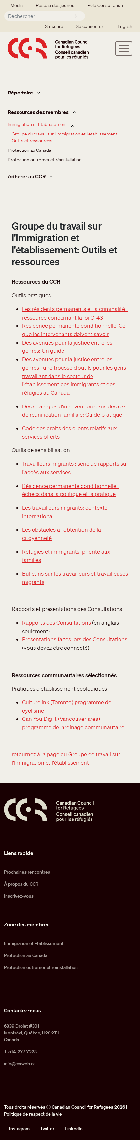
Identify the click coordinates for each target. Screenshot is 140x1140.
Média (16, 5)
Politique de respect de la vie (33, 1114)
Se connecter (89, 26)
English (125, 26)
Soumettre (75, 17)
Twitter (47, 1129)
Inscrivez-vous (19, 896)
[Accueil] (48, 48)
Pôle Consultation (105, 5)
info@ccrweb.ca (19, 1064)
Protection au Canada (29, 150)
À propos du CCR (21, 884)
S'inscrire (54, 26)
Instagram (19, 1129)
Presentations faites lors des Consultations (74, 639)
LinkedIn (74, 1129)
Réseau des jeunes (55, 5)
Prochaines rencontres (27, 872)
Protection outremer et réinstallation (45, 160)
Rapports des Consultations (56, 622)
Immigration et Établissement (37, 124)
